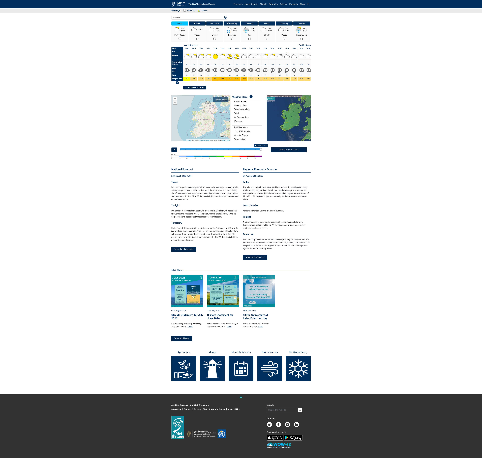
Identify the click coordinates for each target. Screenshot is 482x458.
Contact (187, 409)
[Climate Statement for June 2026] (223, 291)
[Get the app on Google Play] (293, 438)
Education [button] (273, 4)
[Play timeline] (174, 149)
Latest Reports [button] (251, 4)
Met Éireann (226, 140)
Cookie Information (199, 405)
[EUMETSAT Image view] (291, 118)
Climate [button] (263, 4)
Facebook (278, 424)
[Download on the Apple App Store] (275, 438)
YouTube (287, 424)
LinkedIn (296, 424)
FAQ (205, 409)
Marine (203, 10)
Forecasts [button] (238, 4)
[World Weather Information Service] (222, 434)
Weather (190, 10)
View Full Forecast (183, 249)
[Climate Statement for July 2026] (187, 291)
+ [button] (175, 98)
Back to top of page (241, 397)
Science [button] (283, 4)
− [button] (175, 102)
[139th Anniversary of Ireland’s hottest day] (259, 291)
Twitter (269, 424)
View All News (181, 338)
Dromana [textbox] (176, 17)
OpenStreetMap (204, 140)
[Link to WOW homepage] (279, 445)
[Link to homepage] (179, 427)
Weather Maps (240, 97)
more (190, 326)
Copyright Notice (217, 409)
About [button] (303, 4)
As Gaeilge (176, 409)
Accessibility (234, 409)
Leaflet (189, 140)
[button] (309, 4)
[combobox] (199, 17)
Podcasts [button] (293, 4)
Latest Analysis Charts (288, 150)
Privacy (197, 409)
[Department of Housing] (202, 434)
